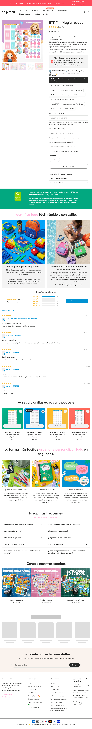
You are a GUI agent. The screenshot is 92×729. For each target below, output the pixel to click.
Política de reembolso (57, 705)
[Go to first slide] (69, 3)
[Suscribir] (88, 685)
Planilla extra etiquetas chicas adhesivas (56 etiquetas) (12, 435)
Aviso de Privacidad (57, 696)
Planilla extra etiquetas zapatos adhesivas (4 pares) (79, 435)
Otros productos (33, 699)
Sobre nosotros (7, 695)
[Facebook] (75, 703)
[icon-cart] (88, 12)
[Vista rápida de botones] (20, 411)
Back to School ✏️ (34, 696)
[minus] (51, 159)
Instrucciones (54, 686)
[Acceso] (84, 12)
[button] (53, 27)
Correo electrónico (21, 665)
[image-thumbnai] (5, 66)
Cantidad (52, 155)
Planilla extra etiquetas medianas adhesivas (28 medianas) (57, 435)
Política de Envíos (56, 702)
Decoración (32, 689)
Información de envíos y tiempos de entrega (58, 710)
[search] (80, 12)
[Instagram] (80, 703)
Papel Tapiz (32, 693)
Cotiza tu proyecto (78, 5)
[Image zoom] (22, 41)
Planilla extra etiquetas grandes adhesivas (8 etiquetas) (34, 435)
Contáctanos (6, 697)
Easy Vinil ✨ (25, 724)
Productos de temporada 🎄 (36, 703)
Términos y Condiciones (58, 699)
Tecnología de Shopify (68, 724)
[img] (6, 316)
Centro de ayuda (78, 2)
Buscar (52, 683)
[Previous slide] (4, 3)
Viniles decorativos (34, 686)
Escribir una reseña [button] (77, 301)
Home (30, 683)
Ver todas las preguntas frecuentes (45, 517)
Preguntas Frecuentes (57, 693)
